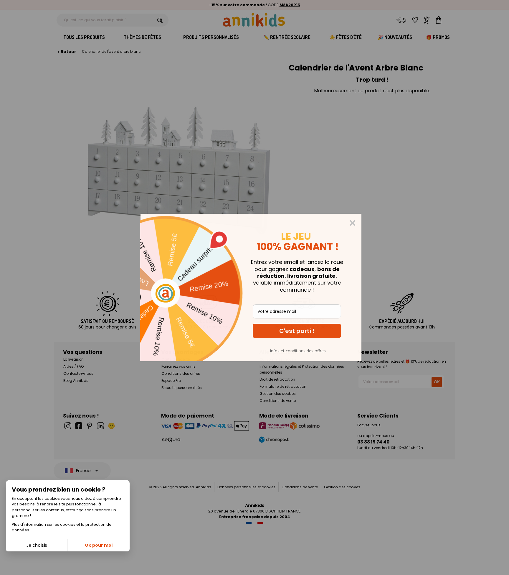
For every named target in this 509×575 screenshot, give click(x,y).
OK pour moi (99, 545)
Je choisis (36, 545)
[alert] (254, 287)
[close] (356, 223)
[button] (300, 331)
